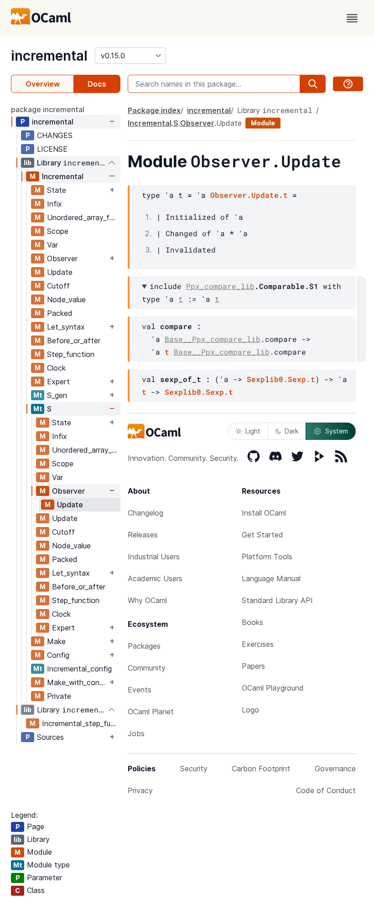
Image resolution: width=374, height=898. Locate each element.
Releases (143, 534)
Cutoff (58, 285)
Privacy (140, 790)
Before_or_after (73, 340)
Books (252, 622)
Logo (250, 709)
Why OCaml (147, 600)
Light (252, 431)
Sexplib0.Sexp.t (281, 379)
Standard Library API (277, 600)
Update (60, 272)
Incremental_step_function (81, 723)
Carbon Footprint (261, 768)
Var (52, 244)
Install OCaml (264, 512)
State (56, 190)
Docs (97, 83)
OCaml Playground (273, 687)
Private (59, 696)
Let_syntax (66, 326)
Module (263, 123)
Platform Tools (267, 556)
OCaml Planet (151, 711)
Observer (62, 258)
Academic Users (155, 578)
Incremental (62, 176)
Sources (50, 737)
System (336, 431)
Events (139, 689)
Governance (335, 768)
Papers (253, 666)
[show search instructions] (348, 84)
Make (56, 641)
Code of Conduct (326, 790)
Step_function (70, 354)
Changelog (145, 512)
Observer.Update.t (249, 195)
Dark (291, 431)
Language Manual (271, 578)
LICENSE (52, 149)
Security (194, 768)
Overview (43, 83)
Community (147, 667)
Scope (57, 231)
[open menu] (352, 18)
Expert (58, 381)
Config (58, 655)
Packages (144, 645)
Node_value (66, 299)
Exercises (258, 644)
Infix (54, 203)
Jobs (136, 733)
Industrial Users (154, 556)
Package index (154, 110)
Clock (56, 367)
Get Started (262, 534)
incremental (49, 55)
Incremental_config (79, 668)
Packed (60, 313)
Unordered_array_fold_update (83, 217)
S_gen (57, 395)
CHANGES (55, 135)
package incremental (47, 109)
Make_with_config (77, 682)
